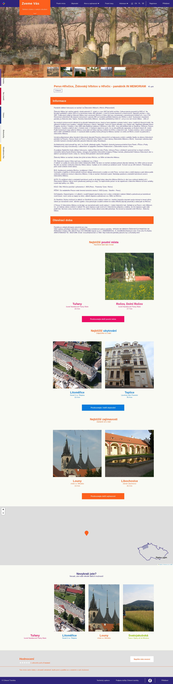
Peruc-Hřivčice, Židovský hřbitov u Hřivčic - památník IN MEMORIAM (100, 86)
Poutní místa (60, 3)
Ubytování (74, 3)
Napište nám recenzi (142, 659)
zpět (152, 86)
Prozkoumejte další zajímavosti (103, 496)
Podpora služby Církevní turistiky (127, 680)
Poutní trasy (109, 3)
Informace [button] (123, 3)
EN (136, 3)
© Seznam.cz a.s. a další (167, 564)
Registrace (153, 3)
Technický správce (103, 680)
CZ (132, 3)
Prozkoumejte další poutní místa (103, 319)
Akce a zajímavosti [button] (91, 3)
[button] (87, 533)
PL (139, 3)
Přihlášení (166, 3)
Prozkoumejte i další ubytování (103, 408)
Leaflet (160, 564)
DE (143, 3)
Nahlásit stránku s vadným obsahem (34, 9)
